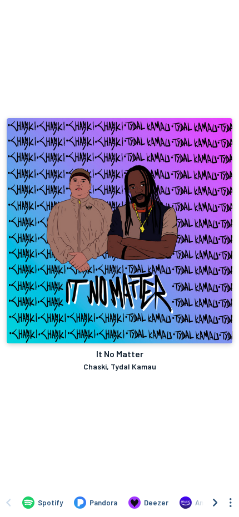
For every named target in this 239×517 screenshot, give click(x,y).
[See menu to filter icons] (230, 502)
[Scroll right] (215, 502)
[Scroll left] (8, 502)
